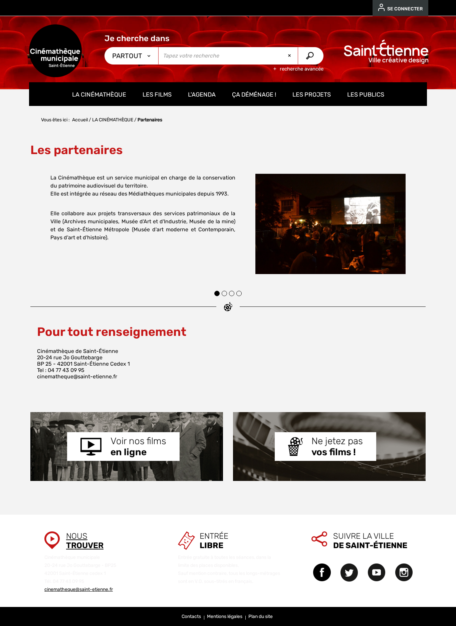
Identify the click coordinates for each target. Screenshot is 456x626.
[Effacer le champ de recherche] (290, 56)
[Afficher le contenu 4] (239, 293)
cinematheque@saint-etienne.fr (77, 376)
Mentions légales (224, 616)
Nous (84, 540)
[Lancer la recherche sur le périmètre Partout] (310, 56)
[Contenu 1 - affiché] (217, 293)
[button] (37, 222)
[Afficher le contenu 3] (231, 293)
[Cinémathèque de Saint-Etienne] (55, 50)
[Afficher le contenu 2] (224, 293)
